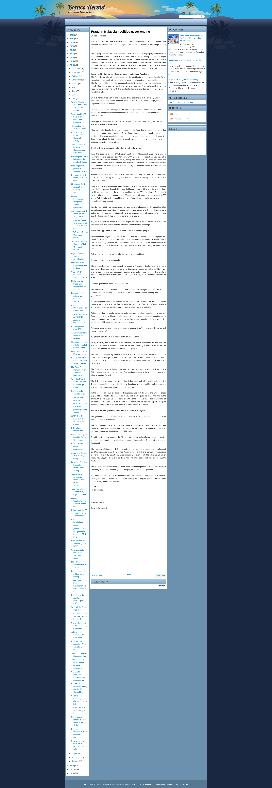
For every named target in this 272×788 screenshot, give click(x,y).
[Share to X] (99, 490)
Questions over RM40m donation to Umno (79, 265)
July (74, 87)
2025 (72, 39)
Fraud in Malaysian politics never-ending (79, 574)
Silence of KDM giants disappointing (183, 79)
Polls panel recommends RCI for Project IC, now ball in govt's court (192, 38)
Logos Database (167, 784)
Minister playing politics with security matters (79, 168)
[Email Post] (94, 486)
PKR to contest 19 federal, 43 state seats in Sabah (79, 360)
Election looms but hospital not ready (79, 522)
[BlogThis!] (96, 490)
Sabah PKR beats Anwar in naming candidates (79, 625)
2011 (72, 769)
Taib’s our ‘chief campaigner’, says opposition (78, 492)
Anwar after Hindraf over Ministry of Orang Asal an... (79, 456)
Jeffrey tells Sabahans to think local (77, 635)
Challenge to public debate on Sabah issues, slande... (79, 345)
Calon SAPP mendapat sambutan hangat (79, 275)
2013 (72, 65)
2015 (72, 57)
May (74, 95)
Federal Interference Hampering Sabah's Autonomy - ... (78, 201)
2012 (72, 766)
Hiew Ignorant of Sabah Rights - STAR (78, 543)
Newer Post (97, 576)
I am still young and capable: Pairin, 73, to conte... (79, 437)
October (75, 76)
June (74, 91)
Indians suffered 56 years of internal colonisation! (79, 513)
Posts (174, 114)
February (76, 757)
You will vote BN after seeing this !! (79, 710)
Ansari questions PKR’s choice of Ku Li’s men (79, 308)
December (76, 68)
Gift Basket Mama (126, 784)
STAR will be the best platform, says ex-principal (79, 400)
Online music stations (183, 784)
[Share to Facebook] (101, 490)
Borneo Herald (86, 7)
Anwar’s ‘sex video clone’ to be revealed (79, 335)
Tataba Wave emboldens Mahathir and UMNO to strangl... (77, 479)
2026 (72, 35)
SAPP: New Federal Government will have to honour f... (79, 585)
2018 (72, 50)
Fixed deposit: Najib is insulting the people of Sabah (79, 159)
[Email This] (93, 490)
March (74, 754)
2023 (72, 46)
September (76, 80)
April (74, 99)
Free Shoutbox (174, 102)
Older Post (160, 576)
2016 (72, 54)
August (75, 84)
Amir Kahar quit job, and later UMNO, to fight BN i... (79, 616)
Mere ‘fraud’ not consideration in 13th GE (78, 564)
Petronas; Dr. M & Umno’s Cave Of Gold (79, 178)
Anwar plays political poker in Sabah (79, 409)
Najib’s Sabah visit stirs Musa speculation (79, 256)
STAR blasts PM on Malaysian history (79, 235)
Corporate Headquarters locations (147, 784)
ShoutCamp (188, 102)
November (76, 72)
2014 (72, 61)
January (75, 761)
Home (129, 575)
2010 (72, 773)
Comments (176, 119)
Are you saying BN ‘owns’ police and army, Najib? (79, 214)
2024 (72, 42)
